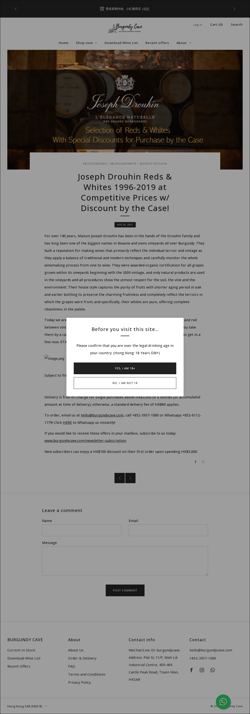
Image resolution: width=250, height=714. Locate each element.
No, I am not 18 (125, 383)
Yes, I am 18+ (125, 368)
